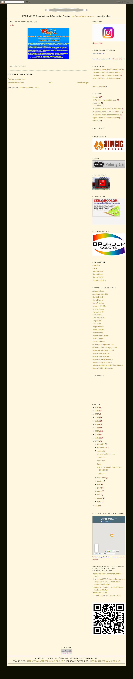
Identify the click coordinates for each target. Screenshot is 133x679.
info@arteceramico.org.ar (105, 661)
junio (99, 488)
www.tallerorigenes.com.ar (102, 362)
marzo (99, 498)
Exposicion (101, 457)
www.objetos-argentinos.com (103, 344)
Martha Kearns (98, 333)
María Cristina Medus (100, 336)
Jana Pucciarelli (98, 318)
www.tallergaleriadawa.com (102, 359)
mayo (99, 491)
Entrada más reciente (16, 83)
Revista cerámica (99, 280)
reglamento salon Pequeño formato (105, 78)
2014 (97, 424)
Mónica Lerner (97, 339)
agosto (100, 481)
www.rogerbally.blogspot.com (103, 350)
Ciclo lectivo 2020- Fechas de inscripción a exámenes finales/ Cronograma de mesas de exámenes (108, 581)
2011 (97, 434)
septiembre (101, 478)
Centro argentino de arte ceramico (106, 557)
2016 (97, 418)
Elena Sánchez (98, 303)
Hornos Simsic (98, 277)
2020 (97, 407)
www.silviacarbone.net (100, 356)
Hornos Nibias (97, 274)
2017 (97, 414)
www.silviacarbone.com (101, 353)
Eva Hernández (98, 309)
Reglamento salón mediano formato (105, 75)
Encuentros (96, 106)
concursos (96, 103)
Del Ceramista (97, 271)
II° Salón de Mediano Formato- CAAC (106, 596)
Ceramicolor (96, 265)
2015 (97, 421)
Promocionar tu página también (102, 59)
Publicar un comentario (16, 79)
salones (95, 121)
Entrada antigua (83, 83)
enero (99, 501)
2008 (97, 506)
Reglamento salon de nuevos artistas (106, 72)
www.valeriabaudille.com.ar (102, 368)
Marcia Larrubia (98, 330)
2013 (97, 428)
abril (99, 495)
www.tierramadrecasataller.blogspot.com (107, 365)
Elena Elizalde (97, 300)
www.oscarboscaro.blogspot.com (104, 347)
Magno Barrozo (98, 327)
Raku (12, 25)
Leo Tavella (96, 324)
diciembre (101, 444)
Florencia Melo (98, 312)
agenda (22, 66)
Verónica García (98, 341)
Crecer (94, 268)
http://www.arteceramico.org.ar (82, 16)
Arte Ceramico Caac (98, 53)
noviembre (101, 447)
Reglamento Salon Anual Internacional (106, 69)
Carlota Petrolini (98, 297)
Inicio (50, 83)
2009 (97, 441)
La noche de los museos (106, 454)
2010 (97, 438)
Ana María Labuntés (100, 294)
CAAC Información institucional (104, 100)
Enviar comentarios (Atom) (29, 87)
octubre (100, 451)
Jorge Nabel (96, 321)
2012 (97, 431)
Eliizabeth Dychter (99, 306)
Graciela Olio (97, 315)
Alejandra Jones (98, 291)
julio (99, 484)
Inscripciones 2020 (99, 593)
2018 (97, 411)
